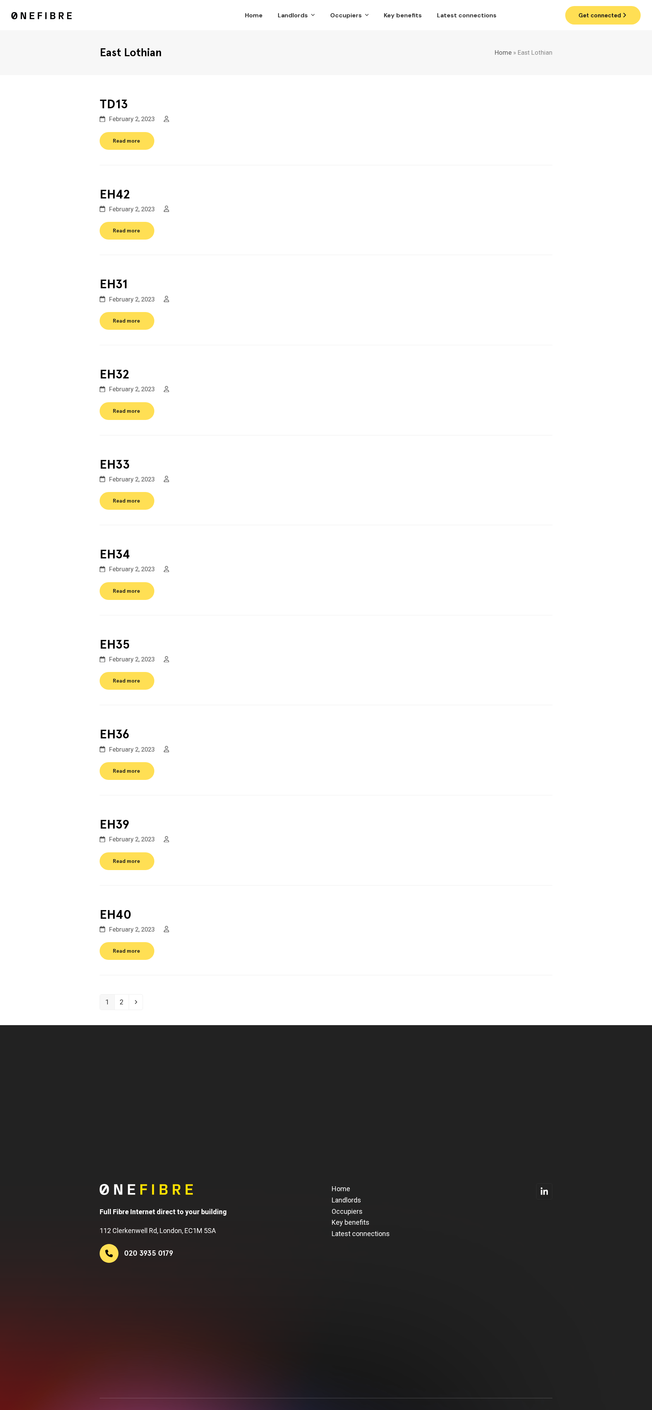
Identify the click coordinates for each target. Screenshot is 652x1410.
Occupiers (347, 1211)
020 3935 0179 (534, 14)
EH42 (115, 194)
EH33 (115, 464)
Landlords (346, 1200)
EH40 (115, 914)
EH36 (114, 734)
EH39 (114, 824)
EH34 (115, 554)
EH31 (114, 284)
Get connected (600, 15)
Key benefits (350, 1222)
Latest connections (361, 1234)
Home (503, 52)
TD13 (114, 104)
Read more (126, 141)
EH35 (115, 644)
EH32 (114, 374)
